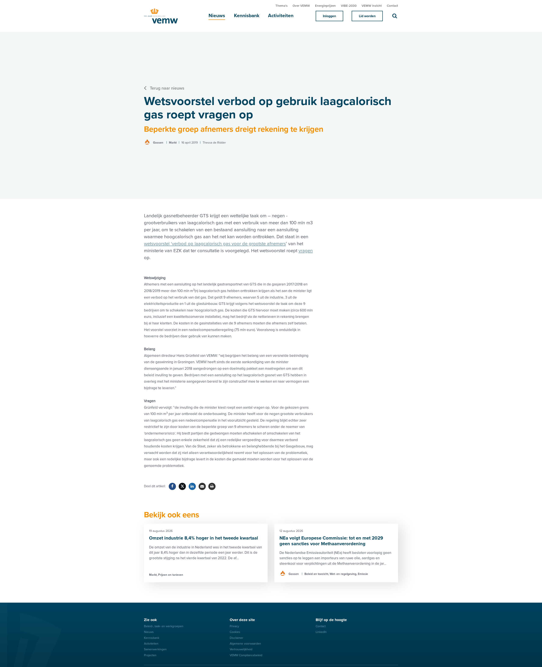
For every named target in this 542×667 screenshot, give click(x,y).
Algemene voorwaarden (245, 643)
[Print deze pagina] (212, 486)
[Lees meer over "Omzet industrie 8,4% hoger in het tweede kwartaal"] (206, 553)
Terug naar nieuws (167, 88)
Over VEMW (301, 6)
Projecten (150, 655)
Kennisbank (246, 16)
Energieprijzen (325, 6)
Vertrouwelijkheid (241, 649)
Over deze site (242, 619)
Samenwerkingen (155, 649)
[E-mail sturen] (202, 486)
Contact (392, 6)
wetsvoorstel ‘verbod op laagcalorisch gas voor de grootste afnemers (215, 244)
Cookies (235, 632)
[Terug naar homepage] (165, 16)
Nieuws (217, 16)
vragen (306, 251)
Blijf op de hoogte (331, 619)
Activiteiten (280, 16)
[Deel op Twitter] (182, 486)
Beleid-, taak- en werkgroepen (163, 626)
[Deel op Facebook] (172, 486)
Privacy (234, 626)
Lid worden (367, 16)
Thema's (281, 6)
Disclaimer (236, 638)
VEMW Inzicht (372, 6)
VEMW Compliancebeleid (246, 655)
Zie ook (150, 619)
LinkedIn (321, 632)
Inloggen (329, 16)
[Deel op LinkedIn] (192, 486)
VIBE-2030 (349, 6)
